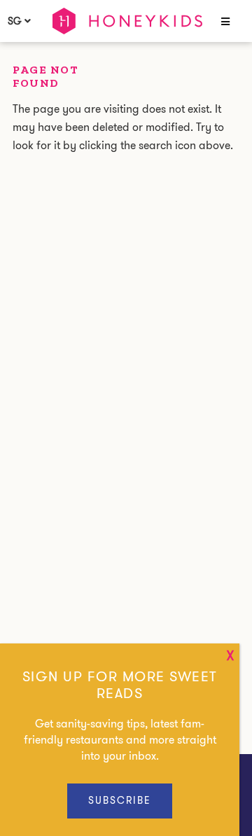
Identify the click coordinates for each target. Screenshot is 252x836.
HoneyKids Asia (127, 21)
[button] (223, 22)
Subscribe (119, 800)
